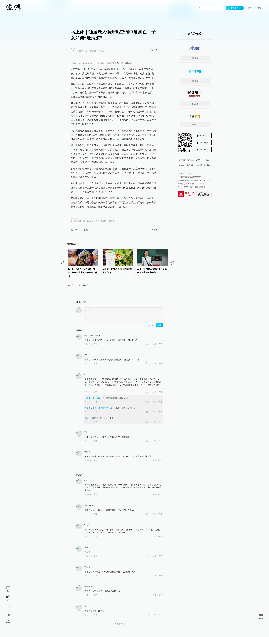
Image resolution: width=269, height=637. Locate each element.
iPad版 (203, 149)
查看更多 (194, 58)
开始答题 (194, 104)
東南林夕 (87, 567)
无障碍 (258, 8)
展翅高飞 (87, 452)
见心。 (86, 480)
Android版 (204, 135)
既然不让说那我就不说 (92, 335)
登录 (250, 8)
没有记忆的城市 (89, 505)
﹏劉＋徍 (87, 547)
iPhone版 (204, 142)
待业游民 (87, 525)
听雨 (85, 432)
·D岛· (86, 606)
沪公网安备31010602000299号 (190, 177)
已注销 (86, 375)
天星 (85, 355)
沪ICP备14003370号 (186, 174)
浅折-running (88, 587)
